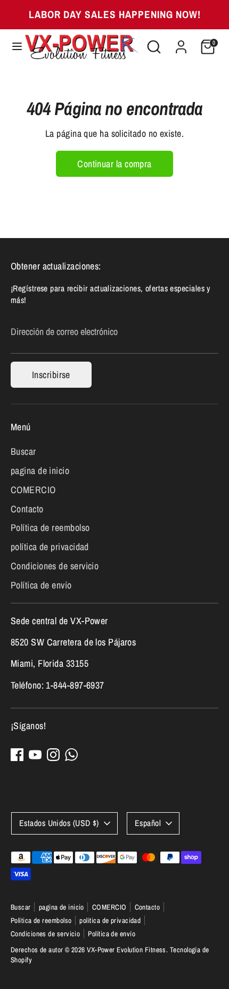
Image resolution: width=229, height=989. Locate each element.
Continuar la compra (114, 163)
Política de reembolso (50, 527)
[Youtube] (35, 754)
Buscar (23, 451)
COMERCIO (33, 489)
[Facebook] (17, 754)
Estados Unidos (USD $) (59, 823)
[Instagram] (53, 754)
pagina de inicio (40, 470)
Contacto (27, 509)
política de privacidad (50, 546)
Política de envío (41, 585)
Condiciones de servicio (55, 566)
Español (148, 823)
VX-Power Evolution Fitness (126, 949)
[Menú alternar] (13, 47)
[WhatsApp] (71, 754)
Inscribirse (51, 374)
